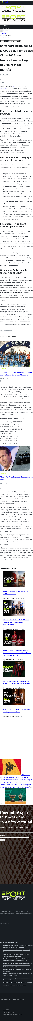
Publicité (6, 37)
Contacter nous (8, 1012)
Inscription (6, 1)
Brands (5, 30)
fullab (22, 999)
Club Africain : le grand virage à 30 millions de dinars (17, 982)
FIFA (13, 86)
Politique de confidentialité (12, 1014)
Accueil (5, 25)
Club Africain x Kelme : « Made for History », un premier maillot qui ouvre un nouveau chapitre (17, 653)
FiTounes (6, 28)
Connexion (6, 2)
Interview (6, 35)
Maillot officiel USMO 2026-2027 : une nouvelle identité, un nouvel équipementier (16, 622)
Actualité (3, 33)
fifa (1, 331)
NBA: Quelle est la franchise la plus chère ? (14, 985)
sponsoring (8, 331)
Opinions (6, 32)
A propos (6, 1010)
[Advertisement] (16, 740)
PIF (3, 331)
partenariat (4, 88)
